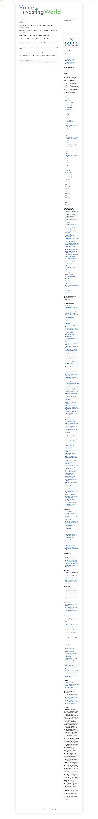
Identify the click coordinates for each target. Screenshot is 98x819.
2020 (66, 98)
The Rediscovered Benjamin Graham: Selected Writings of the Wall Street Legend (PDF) (71, 560)
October (68, 107)
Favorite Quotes (68, 305)
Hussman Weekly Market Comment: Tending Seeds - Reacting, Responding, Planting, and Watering (72, 490)
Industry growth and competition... (70, 121)
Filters (66, 360)
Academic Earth (68, 272)
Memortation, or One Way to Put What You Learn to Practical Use (71, 330)
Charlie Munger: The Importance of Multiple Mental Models (71, 319)
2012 (66, 193)
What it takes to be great (70, 494)
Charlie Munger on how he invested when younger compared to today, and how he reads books (71, 313)
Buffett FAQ (67, 223)
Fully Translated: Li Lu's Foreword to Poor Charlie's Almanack (71, 402)
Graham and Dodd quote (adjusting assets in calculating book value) (71, 398)
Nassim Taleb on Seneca (70, 419)
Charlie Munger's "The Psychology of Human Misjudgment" (70, 527)
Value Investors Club (69, 262)
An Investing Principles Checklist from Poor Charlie (72, 384)
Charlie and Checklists (69, 381)
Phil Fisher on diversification (71, 653)
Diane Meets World (69, 299)
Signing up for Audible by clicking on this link (70, 63)
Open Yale (67, 278)
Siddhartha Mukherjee (42, 62)
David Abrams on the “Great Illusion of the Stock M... (72, 138)
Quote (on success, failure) (71, 439)
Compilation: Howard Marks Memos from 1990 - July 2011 (71, 591)
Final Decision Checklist (70, 334)
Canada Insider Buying (70, 260)
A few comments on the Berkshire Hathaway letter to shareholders (71, 675)
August (68, 111)
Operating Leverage (69, 641)
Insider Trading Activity (70, 256)
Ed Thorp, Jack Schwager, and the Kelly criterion (71, 394)
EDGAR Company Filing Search (71, 249)
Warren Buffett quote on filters (71, 434)
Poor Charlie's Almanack (70, 241)
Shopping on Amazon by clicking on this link (70, 60)
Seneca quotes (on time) (70, 421)
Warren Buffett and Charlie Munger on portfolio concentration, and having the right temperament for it (71, 660)
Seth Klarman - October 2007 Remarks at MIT (71, 611)
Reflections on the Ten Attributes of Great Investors (72, 625)
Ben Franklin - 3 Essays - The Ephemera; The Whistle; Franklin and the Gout (72, 409)
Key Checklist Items (69, 332)
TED (66, 265)
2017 (66, 182)
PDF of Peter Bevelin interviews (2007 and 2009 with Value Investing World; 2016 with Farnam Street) (71, 580)
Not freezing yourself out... (72, 144)
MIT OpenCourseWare (70, 276)
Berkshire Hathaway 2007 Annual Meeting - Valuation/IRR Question (71, 462)
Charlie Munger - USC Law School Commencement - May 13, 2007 (71, 379)
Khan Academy (68, 271)
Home (39, 66)
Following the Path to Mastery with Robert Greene (71, 497)
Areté (66, 341)
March (68, 172)
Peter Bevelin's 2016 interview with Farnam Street (71, 576)
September (69, 109)
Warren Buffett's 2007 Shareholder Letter (70, 474)
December (69, 102)
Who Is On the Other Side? (70, 628)
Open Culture (68, 282)
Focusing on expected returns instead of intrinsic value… (71, 357)
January (68, 177)
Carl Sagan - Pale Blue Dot (70, 502)
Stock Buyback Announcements (71, 254)
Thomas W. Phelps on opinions (71, 465)
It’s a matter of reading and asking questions (71, 468)
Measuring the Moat (69, 618)
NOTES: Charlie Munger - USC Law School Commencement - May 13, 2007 (71, 522)
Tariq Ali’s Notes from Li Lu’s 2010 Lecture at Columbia (71, 471)
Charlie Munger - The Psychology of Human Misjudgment (69, 235)
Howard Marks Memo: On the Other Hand (72, 126)
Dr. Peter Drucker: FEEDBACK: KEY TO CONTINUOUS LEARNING (72, 364)
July (67, 114)
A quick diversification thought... (72, 391)
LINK (27, 27)
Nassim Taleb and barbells (70, 418)
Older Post (56, 66)
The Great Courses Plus (70, 267)
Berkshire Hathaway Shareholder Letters (69, 217)
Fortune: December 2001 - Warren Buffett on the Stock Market (71, 458)
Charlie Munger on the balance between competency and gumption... (71, 309)
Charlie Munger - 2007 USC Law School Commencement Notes (72, 239)
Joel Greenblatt (35, 62)
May (68, 168)
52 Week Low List (68, 263)
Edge (66, 269)
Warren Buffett (51, 62)
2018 (66, 179)
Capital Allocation (69, 636)
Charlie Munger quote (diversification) (69, 448)
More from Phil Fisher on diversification (70, 656)
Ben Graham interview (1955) (71, 563)
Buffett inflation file (69, 537)
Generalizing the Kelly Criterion (71, 389)
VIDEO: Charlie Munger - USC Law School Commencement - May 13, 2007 (71, 518)
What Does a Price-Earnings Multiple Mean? (71, 630)
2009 (66, 200)
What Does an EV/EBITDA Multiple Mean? (70, 633)
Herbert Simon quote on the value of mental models (71, 427)
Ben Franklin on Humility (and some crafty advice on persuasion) (71, 415)
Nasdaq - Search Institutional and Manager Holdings (71, 252)
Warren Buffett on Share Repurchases (70, 454)
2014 (66, 188)
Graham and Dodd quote (71, 147)
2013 (66, 191)
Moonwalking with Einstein (70, 361)
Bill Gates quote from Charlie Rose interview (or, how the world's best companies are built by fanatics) (71, 373)
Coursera (67, 288)
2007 (66, 204)
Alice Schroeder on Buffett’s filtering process (71, 436)
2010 (66, 197)
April (68, 170)
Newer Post (22, 66)
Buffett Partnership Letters (70, 214)
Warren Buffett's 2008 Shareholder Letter (70, 477)
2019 (66, 100)
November (69, 105)
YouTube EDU (68, 280)
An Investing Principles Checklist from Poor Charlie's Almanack (72, 244)
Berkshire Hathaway (27, 62)
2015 (66, 186)
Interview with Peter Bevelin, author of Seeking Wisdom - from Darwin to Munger (71, 351)
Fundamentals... (68, 336)
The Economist (68, 290)
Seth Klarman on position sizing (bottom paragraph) (72, 664)
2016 (66, 184)
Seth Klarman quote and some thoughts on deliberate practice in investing (72, 431)
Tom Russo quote (68, 370)
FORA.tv (66, 283)
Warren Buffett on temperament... (69, 323)
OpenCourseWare (69, 274)
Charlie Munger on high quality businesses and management (71, 387)
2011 (66, 195)
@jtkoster (67, 53)
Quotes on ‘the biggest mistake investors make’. (72, 367)
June (68, 165)
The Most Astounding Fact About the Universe (70, 505)
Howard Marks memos (70, 589)
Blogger (55, 809)
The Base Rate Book (69, 623)
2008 (66, 202)
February (69, 174)
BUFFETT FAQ (68, 539)
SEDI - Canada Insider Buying (71, 258)
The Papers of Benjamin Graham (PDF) (70, 556)
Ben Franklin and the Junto (70, 411)
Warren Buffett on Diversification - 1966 (69, 444)
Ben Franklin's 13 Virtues (70, 405)
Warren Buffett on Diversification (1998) (69, 651)
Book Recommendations (70, 69)
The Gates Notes (68, 292)
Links (67, 115)
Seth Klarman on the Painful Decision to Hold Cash (71, 608)
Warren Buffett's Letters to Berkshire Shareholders (71, 535)
